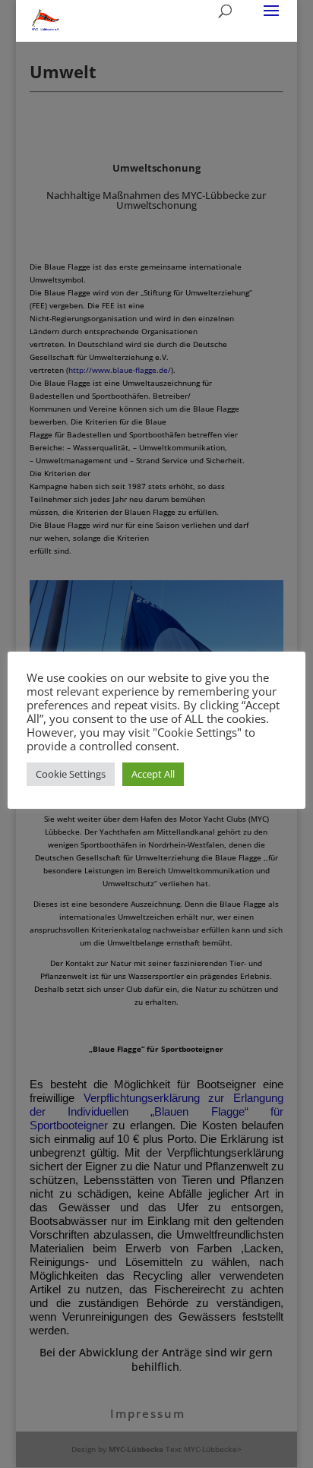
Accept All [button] (153, 774)
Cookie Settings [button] (71, 774)
